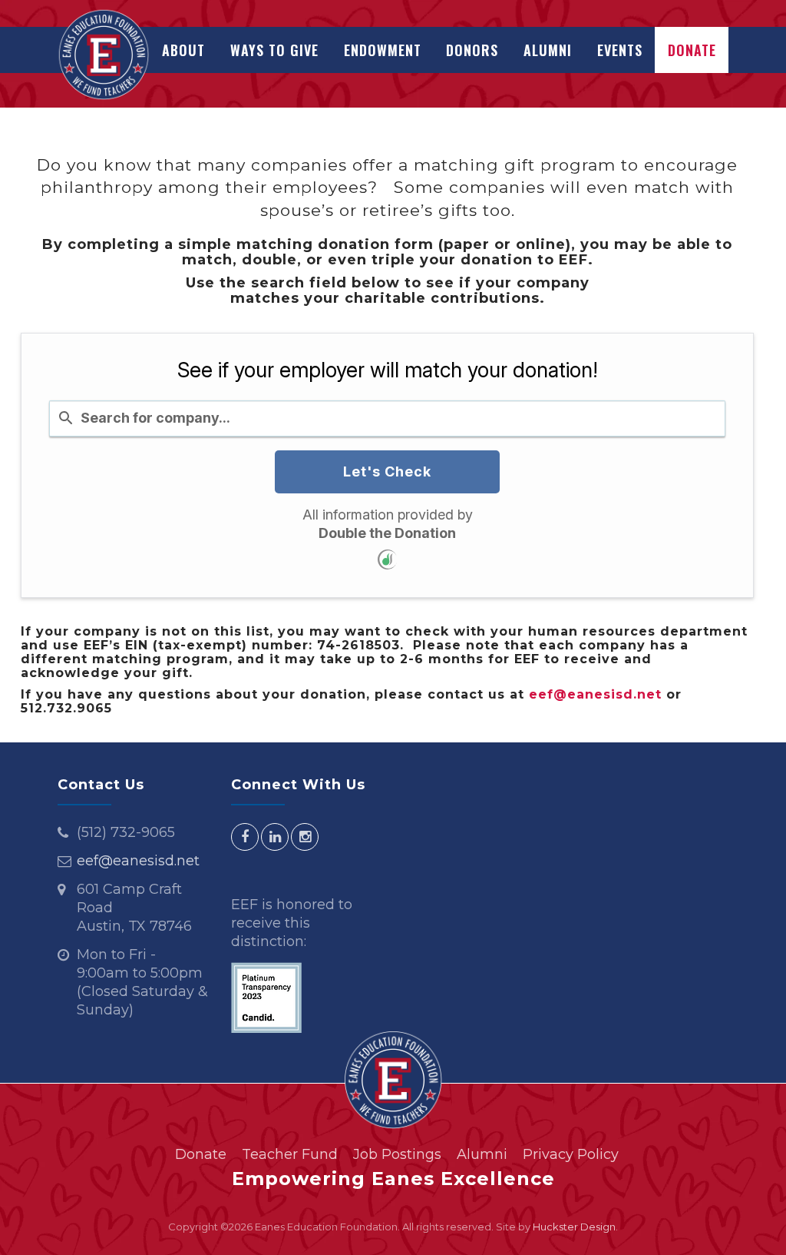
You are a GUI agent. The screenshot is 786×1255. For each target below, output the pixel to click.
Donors (472, 50)
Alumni (547, 50)
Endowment (382, 50)
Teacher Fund (290, 1154)
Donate (692, 50)
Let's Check (387, 471)
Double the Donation (387, 533)
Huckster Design (574, 1226)
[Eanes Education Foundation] (104, 54)
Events (619, 50)
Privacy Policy (571, 1154)
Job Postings (397, 1154)
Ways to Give (274, 50)
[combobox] (387, 418)
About (183, 50)
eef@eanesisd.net (595, 694)
